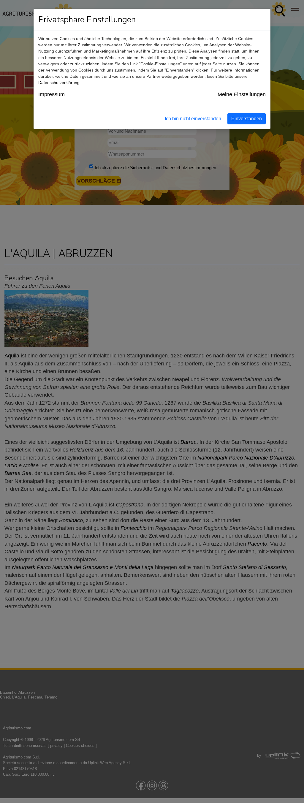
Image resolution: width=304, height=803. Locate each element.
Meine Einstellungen (242, 94)
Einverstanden (246, 118)
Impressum (51, 94)
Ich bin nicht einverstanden (193, 118)
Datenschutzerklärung (59, 82)
